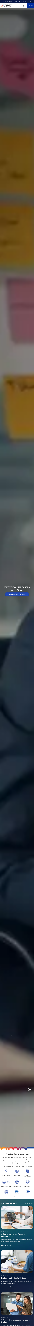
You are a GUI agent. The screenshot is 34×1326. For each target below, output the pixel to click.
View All (28, 1203)
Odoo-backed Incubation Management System (16, 1321)
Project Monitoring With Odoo (13, 1278)
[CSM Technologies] (7, 5)
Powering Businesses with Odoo (17, 588)
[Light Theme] (16, 1)
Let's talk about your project (17, 594)
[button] (23, 6)
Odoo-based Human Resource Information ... (13, 1235)
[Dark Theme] (19, 1)
